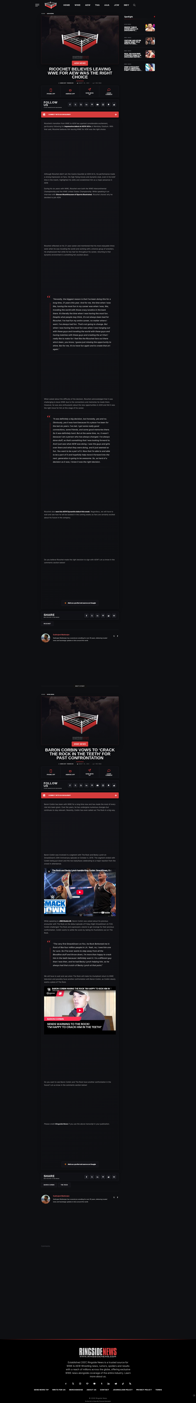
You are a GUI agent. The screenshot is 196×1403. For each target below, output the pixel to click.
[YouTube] (97, 104)
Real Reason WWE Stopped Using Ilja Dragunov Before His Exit (132, 55)
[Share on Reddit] (108, 616)
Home (66, 5)
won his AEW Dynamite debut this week (73, 512)
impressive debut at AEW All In (77, 126)
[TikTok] (123, 1383)
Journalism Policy (123, 1390)
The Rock (64, 1185)
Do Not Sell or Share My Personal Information (98, 1401)
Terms (158, 1390)
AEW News (50, 13)
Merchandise (76, 1390)
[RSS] (130, 1383)
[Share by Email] (114, 616)
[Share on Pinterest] (103, 616)
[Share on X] (92, 616)
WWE (77, 5)
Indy (126, 5)
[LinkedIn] (86, 104)
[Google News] (81, 104)
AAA (106, 5)
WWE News (50, 694)
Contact (104, 1390)
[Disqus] (80, 1280)
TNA (97, 5)
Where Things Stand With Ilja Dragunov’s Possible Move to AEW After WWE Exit (133, 29)
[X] (75, 104)
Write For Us (59, 1390)
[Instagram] (103, 104)
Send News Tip (41, 1390)
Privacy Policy (144, 1390)
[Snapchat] (108, 104)
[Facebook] (70, 104)
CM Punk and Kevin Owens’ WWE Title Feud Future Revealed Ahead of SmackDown (133, 42)
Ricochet (47, 623)
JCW (116, 5)
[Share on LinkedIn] (97, 616)
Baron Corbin (49, 1185)
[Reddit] (114, 104)
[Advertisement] (59, 276)
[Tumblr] (101, 1383)
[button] (134, 5)
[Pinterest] (92, 104)
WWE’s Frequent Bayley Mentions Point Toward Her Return (132, 68)
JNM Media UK (65, 921)
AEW (87, 5)
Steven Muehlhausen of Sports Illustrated (74, 194)
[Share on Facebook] (86, 616)
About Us (91, 1390)
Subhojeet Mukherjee (67, 83)
